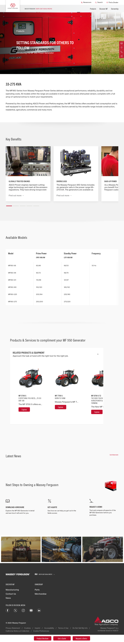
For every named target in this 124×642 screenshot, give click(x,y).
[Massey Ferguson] (13, 6)
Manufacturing (12, 590)
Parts (37, 590)
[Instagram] (23, 610)
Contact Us (11, 594)
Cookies (27, 628)
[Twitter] (15, 610)
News (8, 598)
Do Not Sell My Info (80, 628)
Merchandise (40, 594)
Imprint (37, 628)
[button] (9, 205)
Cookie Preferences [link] (41, 631)
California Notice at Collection (17, 631)
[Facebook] (7, 610)
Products (93, 9)
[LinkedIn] (39, 610)
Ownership (114, 9)
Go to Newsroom (114, 455)
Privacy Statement (13, 628)
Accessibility (49, 628)
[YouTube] (31, 610)
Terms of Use (63, 628)
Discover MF (103, 9)
